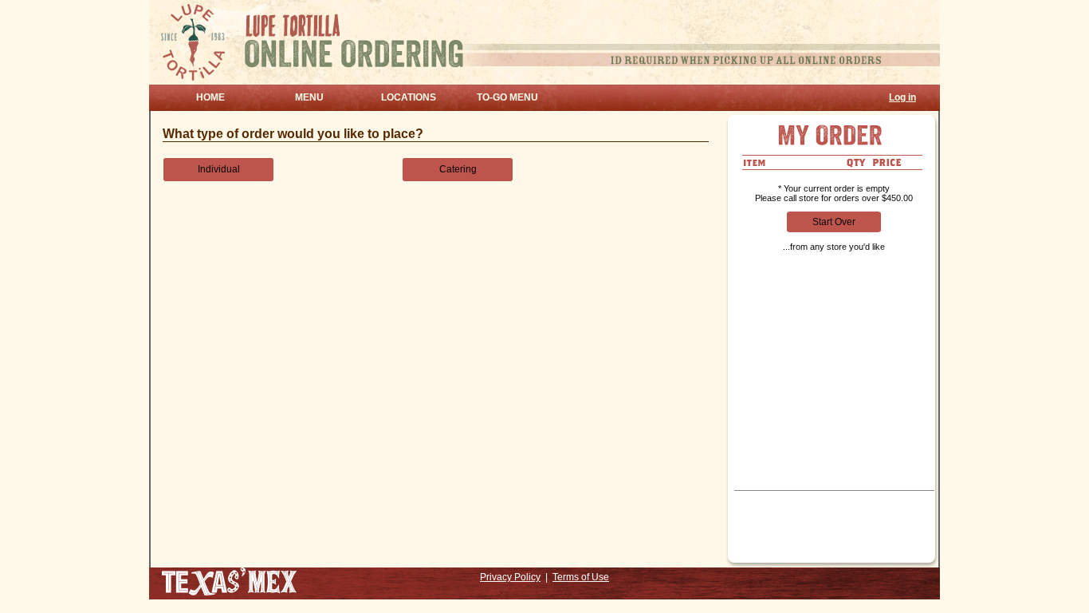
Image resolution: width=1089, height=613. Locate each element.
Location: (757, 527)
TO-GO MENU (507, 97)
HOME (210, 97)
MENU (309, 97)
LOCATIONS (408, 97)
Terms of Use (580, 577)
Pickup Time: (764, 499)
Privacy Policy (510, 577)
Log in (902, 97)
